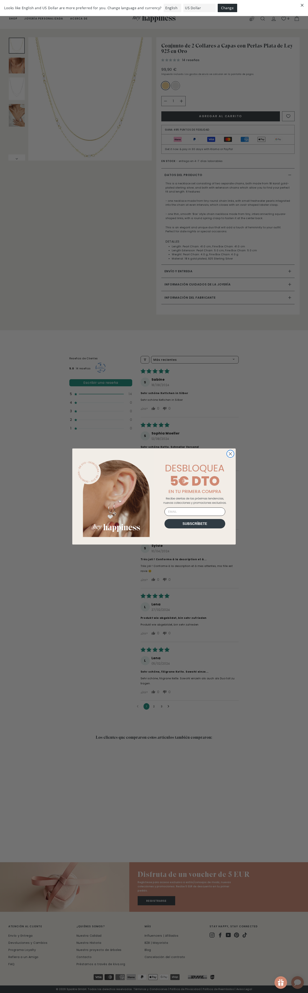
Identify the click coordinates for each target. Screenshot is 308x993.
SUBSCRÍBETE (194, 523)
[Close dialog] (230, 453)
